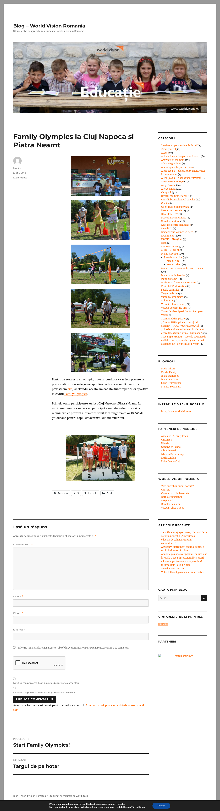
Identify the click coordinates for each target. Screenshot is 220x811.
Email (18, 613)
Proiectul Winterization (174, 286)
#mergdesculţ (169, 149)
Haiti (164, 242)
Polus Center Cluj (170, 461)
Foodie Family (169, 372)
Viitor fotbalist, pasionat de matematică (182, 572)
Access (165, 152)
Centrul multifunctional (174, 196)
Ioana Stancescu (170, 375)
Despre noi (167, 500)
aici (70, 389)
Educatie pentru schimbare (176, 224)
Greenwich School (171, 447)
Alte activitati (168, 188)
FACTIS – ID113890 (171, 239)
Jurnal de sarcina (173, 257)
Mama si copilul (169, 253)
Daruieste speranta (171, 496)
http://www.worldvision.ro (176, 411)
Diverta (165, 443)
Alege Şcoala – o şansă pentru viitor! (181, 178)
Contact (165, 489)
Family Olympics (75, 394)
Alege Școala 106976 (172, 181)
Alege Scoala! (168, 185)
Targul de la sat (169, 293)
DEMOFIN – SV (169, 214)
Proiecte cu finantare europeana (178, 282)
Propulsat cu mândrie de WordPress (68, 796)
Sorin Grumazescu (171, 383)
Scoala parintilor (170, 289)
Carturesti (166, 439)
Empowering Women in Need (177, 232)
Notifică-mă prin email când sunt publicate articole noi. (44, 692)
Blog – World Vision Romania (49, 26)
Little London (168, 457)
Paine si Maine (169, 279)
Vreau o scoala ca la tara (174, 307)
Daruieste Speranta (171, 210)
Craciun (165, 203)
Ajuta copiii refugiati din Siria (177, 167)
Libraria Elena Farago (172, 454)
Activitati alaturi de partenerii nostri (180, 156)
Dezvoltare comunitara (173, 217)
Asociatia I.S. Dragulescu (174, 436)
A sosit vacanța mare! (173, 568)
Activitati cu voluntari (173, 160)
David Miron (168, 368)
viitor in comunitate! (172, 297)
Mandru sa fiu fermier (173, 275)
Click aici (163, 624)
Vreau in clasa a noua (172, 304)
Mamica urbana (169, 379)
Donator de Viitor (170, 504)
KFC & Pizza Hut (170, 246)
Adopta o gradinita (171, 163)
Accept (161, 805)
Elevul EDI (166, 228)
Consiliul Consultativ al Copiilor (178, 199)
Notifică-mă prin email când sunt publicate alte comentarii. (46, 683)
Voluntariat (167, 300)
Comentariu (23, 544)
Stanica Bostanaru (171, 386)
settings (140, 807)
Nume (18, 596)
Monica (17, 168)
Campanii (166, 192)
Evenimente (20, 177)
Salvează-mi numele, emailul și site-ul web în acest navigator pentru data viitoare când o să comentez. (73, 647)
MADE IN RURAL (170, 250)
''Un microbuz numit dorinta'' (178, 486)
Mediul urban (174, 264)
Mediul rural (173, 261)
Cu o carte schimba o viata (175, 206)
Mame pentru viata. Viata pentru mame (182, 268)
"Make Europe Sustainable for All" (180, 145)
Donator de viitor (170, 221)
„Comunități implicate (173, 318)
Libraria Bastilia (169, 450)
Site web (19, 630)
